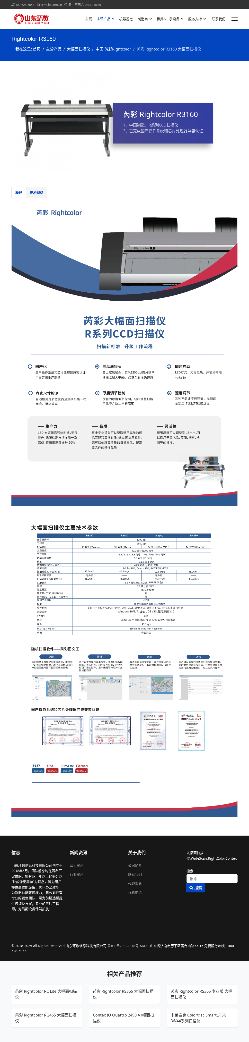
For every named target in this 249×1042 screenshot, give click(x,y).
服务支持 (195, 19)
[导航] (234, 19)
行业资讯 (76, 874)
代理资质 (135, 883)
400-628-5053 (24, 5)
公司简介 (135, 865)
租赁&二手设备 (168, 19)
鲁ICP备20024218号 (123, 945)
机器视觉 (126, 19)
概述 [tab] (18, 192)
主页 (88, 19)
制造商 (143, 19)
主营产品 (103, 19)
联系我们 (218, 19)
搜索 (190, 871)
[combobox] (212, 878)
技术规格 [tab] (36, 192)
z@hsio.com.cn (51, 5)
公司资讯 (76, 865)
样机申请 (135, 892)
